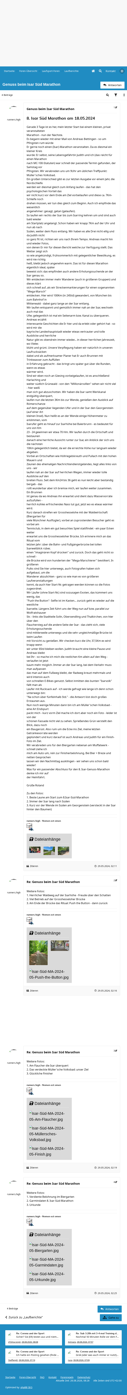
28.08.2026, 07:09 (81, 1360)
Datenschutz (83, 1377)
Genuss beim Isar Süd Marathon (50, 109)
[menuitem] (111, 71)
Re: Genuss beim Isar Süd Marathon (53, 882)
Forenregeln (67, 1377)
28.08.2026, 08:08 (30, 1342)
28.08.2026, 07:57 (85, 1342)
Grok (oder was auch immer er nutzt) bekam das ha (97, 1355)
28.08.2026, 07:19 (27, 1360)
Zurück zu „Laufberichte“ (26, 1317)
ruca (70, 1360)
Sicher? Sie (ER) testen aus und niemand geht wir (37, 1336)
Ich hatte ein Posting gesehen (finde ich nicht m (37, 1355)
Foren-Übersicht (27, 1377)
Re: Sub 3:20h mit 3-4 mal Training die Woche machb (97, 1333)
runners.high (14, 119)
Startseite (10, 1377)
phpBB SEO (26, 1387)
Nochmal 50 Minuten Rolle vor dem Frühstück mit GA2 (97, 1336)
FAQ (42, 1377)
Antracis (72, 1342)
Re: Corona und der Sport (30, 1333)
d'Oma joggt (14, 1342)
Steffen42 (13, 1360)
